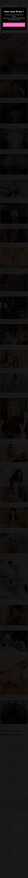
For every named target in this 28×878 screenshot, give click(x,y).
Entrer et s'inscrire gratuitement (14, 24)
